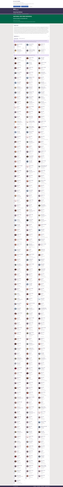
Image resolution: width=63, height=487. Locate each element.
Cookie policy (34, 486)
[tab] (16, 38)
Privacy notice (42, 486)
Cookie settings (30, 6)
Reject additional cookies (25, 6)
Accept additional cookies (17, 6)
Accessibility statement (47, 486)
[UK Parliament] (16, 9)
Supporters (16, 38)
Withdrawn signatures (22, 38)
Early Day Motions (17, 12)
